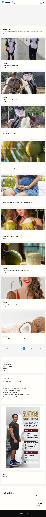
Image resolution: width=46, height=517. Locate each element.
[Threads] (41, 503)
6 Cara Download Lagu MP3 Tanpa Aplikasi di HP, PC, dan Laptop (16, 394)
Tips (4, 370)
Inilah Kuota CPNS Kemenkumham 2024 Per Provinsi (13, 386)
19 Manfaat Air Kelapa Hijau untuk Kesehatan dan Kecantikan (17, 168)
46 (31, 348)
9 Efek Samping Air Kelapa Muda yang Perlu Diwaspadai (16, 270)
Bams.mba (5, 478)
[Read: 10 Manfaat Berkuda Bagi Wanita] (23, 117)
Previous (5, 348)
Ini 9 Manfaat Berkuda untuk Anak (11, 99)
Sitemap (37, 495)
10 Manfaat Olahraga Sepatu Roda (11, 65)
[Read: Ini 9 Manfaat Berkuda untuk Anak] (23, 82)
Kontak (40, 490)
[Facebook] (36, 503)
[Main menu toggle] (41, 2)
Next (41, 348)
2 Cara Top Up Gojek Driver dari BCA (10, 396)
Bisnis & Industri (6, 359)
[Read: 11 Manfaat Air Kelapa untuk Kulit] (23, 219)
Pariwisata (5, 368)
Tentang (34, 490)
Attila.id (4, 474)
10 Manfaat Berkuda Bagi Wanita (10, 133)
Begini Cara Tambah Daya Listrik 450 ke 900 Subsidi (13, 398)
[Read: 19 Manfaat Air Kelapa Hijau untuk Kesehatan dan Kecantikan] (23, 151)
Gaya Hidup (5, 63)
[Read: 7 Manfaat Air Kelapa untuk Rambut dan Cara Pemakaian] (23, 322)
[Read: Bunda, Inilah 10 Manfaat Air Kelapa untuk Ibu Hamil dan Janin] (23, 185)
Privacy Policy (37, 494)
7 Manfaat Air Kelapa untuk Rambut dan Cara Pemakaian (16, 338)
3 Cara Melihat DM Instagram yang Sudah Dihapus (13, 381)
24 (21, 348)
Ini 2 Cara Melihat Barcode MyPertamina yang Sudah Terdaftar (15, 383)
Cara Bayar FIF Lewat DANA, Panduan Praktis (12, 390)
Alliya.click (5, 476)
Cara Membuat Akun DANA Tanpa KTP (11, 401)
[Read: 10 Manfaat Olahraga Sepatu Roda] (23, 48)
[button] (43, 2)
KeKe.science (5, 481)
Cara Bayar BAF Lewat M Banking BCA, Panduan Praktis (14, 388)
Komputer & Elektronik (7, 366)
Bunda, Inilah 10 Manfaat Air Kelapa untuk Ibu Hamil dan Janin (17, 202)
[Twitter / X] (38, 503)
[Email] (36, 506)
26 (26, 348)
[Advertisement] (23, 13)
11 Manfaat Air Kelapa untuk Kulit (11, 236)
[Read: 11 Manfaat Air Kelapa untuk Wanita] (23, 287)
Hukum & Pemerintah (7, 364)
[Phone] (39, 506)
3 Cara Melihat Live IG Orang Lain (10, 392)
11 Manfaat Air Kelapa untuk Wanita (11, 304)
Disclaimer (37, 492)
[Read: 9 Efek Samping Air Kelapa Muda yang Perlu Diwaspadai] (23, 253)
